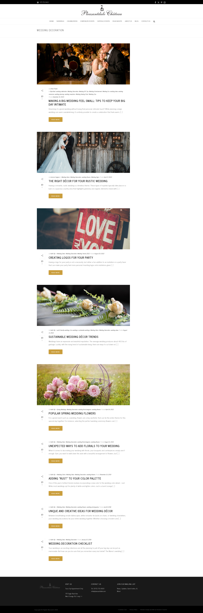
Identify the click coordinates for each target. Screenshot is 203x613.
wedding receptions (70, 94)
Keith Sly (52, 253)
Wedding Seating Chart (82, 94)
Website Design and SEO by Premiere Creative (153, 610)
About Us (128, 21)
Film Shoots (117, 21)
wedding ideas (114, 91)
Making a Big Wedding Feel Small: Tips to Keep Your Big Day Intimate (87, 102)
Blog (137, 21)
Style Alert (161, 35)
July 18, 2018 (107, 507)
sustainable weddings (84, 330)
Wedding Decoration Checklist (70, 543)
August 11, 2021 (109, 442)
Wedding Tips (92, 94)
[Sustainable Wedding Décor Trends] (83, 305)
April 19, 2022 (109, 409)
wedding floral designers (84, 409)
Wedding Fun (105, 91)
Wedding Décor (65, 177)
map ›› (79, 596)
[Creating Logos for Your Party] (83, 228)
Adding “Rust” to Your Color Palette (75, 478)
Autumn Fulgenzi (55, 177)
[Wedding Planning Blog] (101, 11)
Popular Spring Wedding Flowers (72, 413)
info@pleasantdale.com (98, 591)
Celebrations (72, 21)
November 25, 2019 (105, 474)
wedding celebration (61, 91)
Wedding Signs (95, 177)
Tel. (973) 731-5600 (97, 588)
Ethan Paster (53, 88)
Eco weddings (74, 330)
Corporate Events (87, 21)
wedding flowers (86, 177)
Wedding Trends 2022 (83, 253)
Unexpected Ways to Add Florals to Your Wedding (84, 446)
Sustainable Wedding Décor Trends (73, 336)
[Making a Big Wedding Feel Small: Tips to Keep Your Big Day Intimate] (83, 63)
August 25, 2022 (99, 253)
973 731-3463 (44, 2)
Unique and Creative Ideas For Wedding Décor (81, 511)
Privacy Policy (133, 610)
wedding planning (59, 94)
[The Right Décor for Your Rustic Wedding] (83, 152)
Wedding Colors (61, 474)
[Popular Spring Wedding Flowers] (83, 384)
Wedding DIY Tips (83, 91)
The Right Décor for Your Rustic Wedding (78, 181)
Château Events (103, 21)
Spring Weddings (61, 409)
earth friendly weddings (63, 330)
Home (51, 21)
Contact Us (145, 21)
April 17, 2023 (108, 177)
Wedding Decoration (72, 91)
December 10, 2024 (58, 97)
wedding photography (93, 507)
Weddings (60, 21)
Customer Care (122, 610)
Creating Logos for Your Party (71, 257)
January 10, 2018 (86, 539)
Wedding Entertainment (95, 91)
